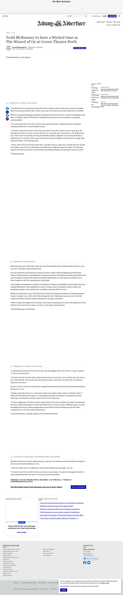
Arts (13, 33)
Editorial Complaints (53, 582)
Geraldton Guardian (8, 561)
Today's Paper (101, 22)
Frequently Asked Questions (29, 582)
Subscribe (112, 16)
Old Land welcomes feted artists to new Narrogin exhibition (62, 503)
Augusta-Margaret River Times (10, 551)
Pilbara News (46, 551)
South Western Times (48, 553)
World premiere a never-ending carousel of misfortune (60, 512)
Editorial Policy (42, 582)
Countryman (6, 559)
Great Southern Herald (8, 563)
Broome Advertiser (7, 553)
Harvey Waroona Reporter (9, 565)
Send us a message (92, 558)
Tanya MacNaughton (80, 48)
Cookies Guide (104, 583)
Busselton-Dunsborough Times (11, 557)
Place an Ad (116, 22)
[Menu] (4, 16)
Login (104, 16)
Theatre (8, 33)
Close (64, 590)
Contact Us (16, 582)
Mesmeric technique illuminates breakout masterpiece (60, 509)
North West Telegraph (48, 549)
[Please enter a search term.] (86, 16)
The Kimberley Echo (8, 569)
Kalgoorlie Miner (7, 567)
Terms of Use (53, 589)
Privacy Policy (44, 589)
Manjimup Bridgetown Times (10, 571)
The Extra (109, 22)
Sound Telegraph (47, 555)
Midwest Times (7, 573)
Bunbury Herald (7, 555)
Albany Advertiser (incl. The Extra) (11, 549)
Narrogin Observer (7, 575)
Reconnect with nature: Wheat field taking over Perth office (62, 515)
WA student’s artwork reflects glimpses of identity (58, 518)
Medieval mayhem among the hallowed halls (56, 506)
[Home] (6, 16)
